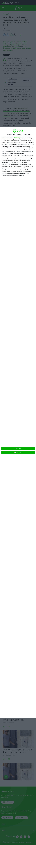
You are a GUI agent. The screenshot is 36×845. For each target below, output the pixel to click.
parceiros (17, 137)
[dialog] (18, 422)
